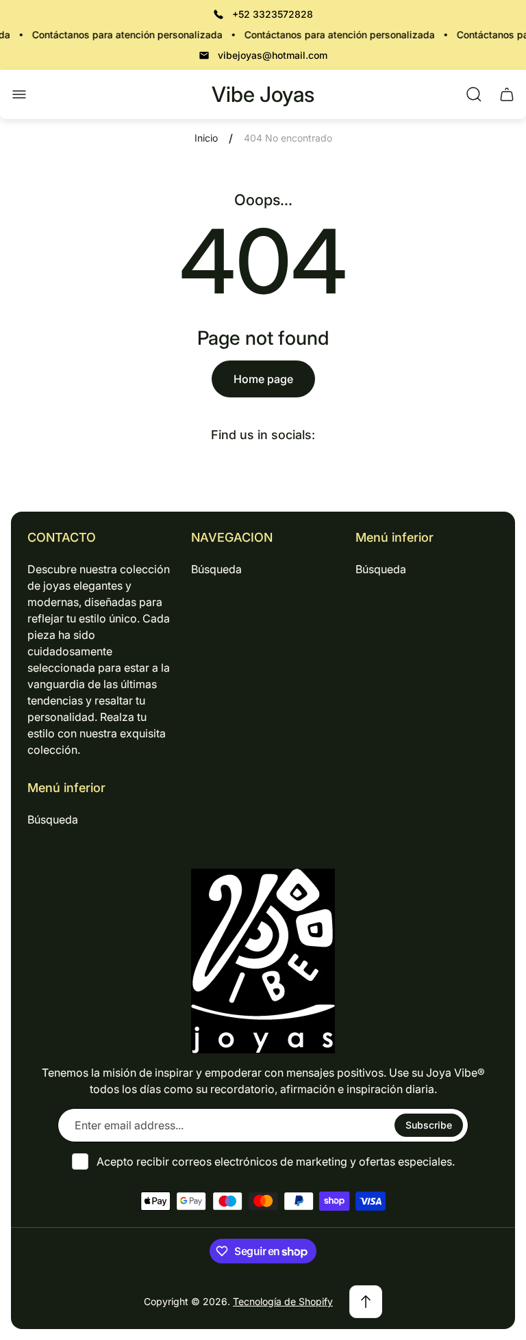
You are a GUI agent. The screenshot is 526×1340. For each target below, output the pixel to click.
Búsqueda (216, 569)
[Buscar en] (474, 94)
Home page (263, 379)
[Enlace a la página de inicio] (263, 961)
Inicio (206, 138)
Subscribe (428, 1125)
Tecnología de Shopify (283, 1301)
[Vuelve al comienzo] (365, 1301)
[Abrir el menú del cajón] (19, 94)
